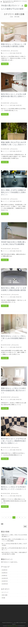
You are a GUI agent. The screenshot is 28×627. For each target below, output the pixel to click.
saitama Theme (14, 625)
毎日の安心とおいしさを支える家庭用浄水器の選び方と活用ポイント (13, 96)
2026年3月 (4, 570)
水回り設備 (12, 53)
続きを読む (5, 63)
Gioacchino (15, 50)
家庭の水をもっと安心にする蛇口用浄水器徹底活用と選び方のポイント (13, 390)
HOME (11, 16)
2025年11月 (5, 581)
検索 (2, 524)
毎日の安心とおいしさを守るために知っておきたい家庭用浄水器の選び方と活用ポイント (13, 441)
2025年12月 (5, 578)
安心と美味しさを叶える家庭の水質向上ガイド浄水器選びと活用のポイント (13, 192)
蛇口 (21, 53)
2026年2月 (4, 572)
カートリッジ (6, 53)
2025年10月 (5, 584)
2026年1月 (4, 575)
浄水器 (17, 53)
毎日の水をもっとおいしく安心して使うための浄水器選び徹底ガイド (13, 338)
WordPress (9, 625)
